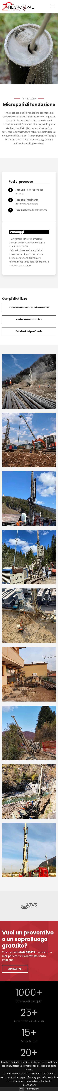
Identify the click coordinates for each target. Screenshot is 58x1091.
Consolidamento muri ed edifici (29, 307)
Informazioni (32, 1088)
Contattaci (15, 968)
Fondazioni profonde (29, 331)
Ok (21, 1088)
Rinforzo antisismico (29, 319)
